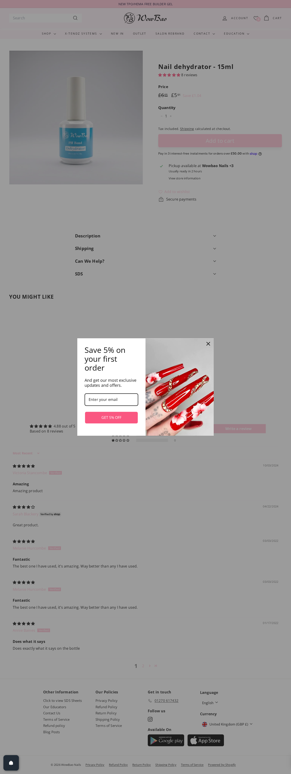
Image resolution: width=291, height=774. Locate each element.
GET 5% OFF (111, 417)
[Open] (11, 763)
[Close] (208, 343)
